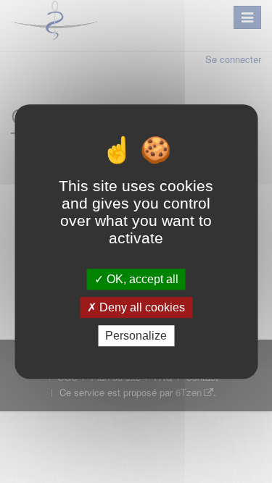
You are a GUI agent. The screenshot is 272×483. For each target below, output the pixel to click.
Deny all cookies (140, 307)
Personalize (136, 335)
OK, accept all (141, 279)
